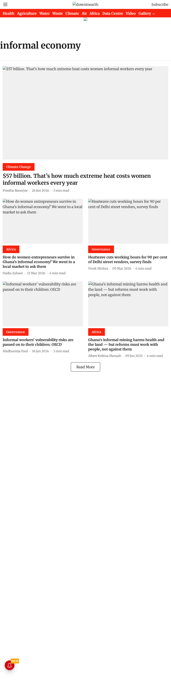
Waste (57, 13)
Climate (72, 13)
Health (8, 13)
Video (131, 13)
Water (44, 13)
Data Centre (112, 13)
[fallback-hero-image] (85, 113)
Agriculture (27, 13)
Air (84, 13)
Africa (95, 13)
